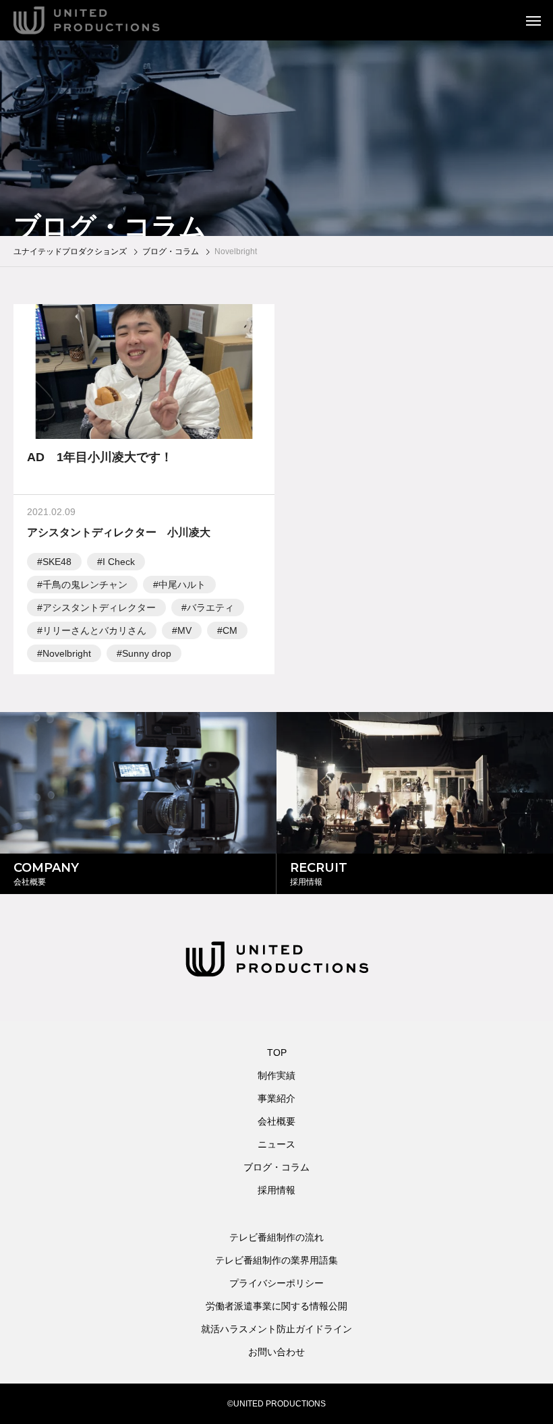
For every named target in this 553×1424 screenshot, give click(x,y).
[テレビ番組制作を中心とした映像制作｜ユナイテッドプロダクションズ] (105, 20)
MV (184, 630)
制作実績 (276, 1075)
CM (230, 630)
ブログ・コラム (276, 1167)
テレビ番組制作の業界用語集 (276, 1260)
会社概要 (276, 1121)
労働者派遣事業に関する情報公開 (276, 1306)
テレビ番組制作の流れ (276, 1237)
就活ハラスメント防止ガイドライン (276, 1329)
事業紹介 (276, 1098)
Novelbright (66, 653)
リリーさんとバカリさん (94, 630)
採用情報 (276, 1190)
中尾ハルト (182, 584)
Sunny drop (146, 653)
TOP (277, 1052)
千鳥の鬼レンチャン (84, 584)
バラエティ (210, 607)
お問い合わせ (276, 1352)
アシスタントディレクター (99, 607)
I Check (119, 561)
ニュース (276, 1144)
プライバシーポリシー (276, 1283)
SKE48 (56, 561)
